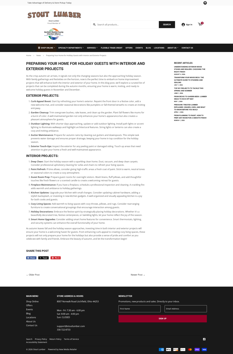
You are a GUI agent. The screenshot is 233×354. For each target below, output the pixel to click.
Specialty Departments (70, 48)
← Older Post (33, 274)
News (38, 55)
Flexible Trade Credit (111, 48)
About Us (172, 48)
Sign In (189, 24)
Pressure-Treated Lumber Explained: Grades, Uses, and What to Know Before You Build (189, 107)
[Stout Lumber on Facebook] (204, 339)
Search (169, 24)
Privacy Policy (41, 339)
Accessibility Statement (36, 342)
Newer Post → (138, 274)
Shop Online (47, 48)
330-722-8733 (63, 329)
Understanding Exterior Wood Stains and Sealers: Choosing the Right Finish (189, 69)
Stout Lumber (39, 349)
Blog (148, 48)
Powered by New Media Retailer (62, 349)
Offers (129, 48)
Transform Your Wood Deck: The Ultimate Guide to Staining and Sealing (189, 79)
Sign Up (163, 318)
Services (91, 48)
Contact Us (187, 48)
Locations (159, 48)
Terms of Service (71, 339)
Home (28, 55)
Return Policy (55, 339)
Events (139, 48)
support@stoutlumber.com (71, 326)
